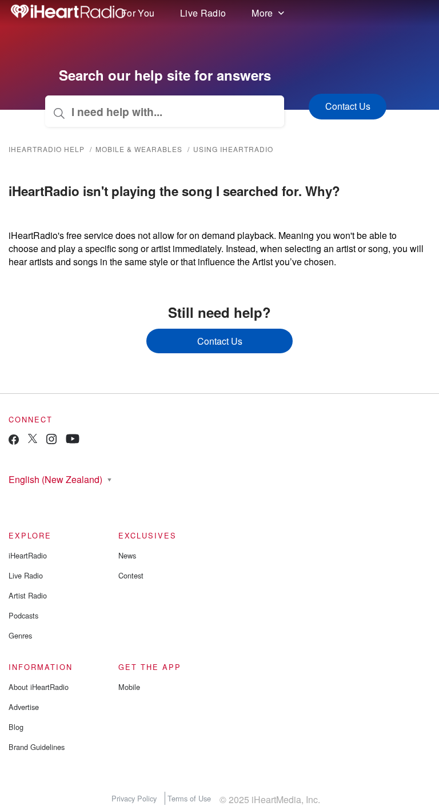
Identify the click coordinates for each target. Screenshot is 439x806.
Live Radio (203, 12)
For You (137, 12)
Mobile (129, 686)
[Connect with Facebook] (14, 442)
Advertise (24, 706)
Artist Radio (28, 595)
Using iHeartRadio (233, 149)
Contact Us (219, 341)
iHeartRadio (28, 555)
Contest (130, 575)
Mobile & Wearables (138, 149)
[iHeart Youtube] (72, 440)
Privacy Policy (134, 798)
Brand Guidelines (37, 746)
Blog (16, 726)
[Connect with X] (32, 439)
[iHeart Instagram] (51, 441)
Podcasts (23, 615)
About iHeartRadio (39, 686)
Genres (20, 635)
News (127, 555)
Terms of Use (189, 798)
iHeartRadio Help (47, 149)
